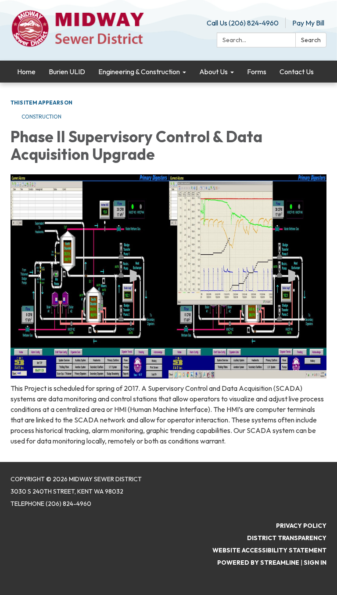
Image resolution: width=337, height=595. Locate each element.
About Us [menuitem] (213, 71)
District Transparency (286, 538)
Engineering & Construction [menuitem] (139, 71)
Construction (41, 116)
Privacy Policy (301, 526)
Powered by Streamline (258, 562)
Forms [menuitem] (256, 71)
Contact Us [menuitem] (297, 71)
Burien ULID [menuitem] (67, 71)
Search (311, 40)
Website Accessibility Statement (269, 550)
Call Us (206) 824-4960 (243, 22)
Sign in (315, 562)
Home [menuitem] (26, 71)
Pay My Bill (308, 22)
